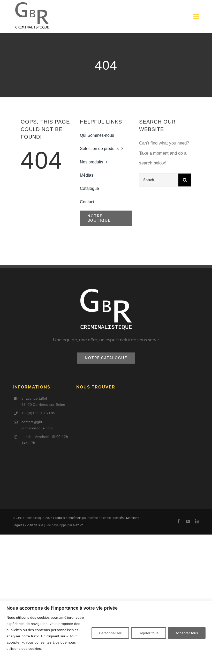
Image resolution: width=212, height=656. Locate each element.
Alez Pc (78, 525)
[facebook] (179, 521)
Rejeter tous (148, 633)
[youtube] (188, 521)
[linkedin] (197, 521)
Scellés (118, 518)
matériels (75, 518)
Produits (59, 518)
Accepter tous (187, 633)
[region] (106, 628)
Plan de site (35, 525)
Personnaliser (110, 633)
